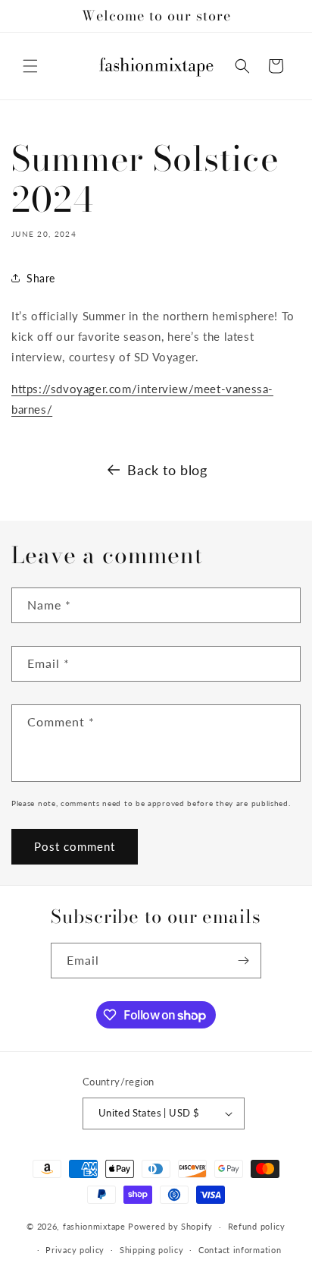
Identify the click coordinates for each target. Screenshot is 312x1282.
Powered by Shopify (170, 1226)
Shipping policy (152, 1250)
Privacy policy (75, 1250)
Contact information (239, 1250)
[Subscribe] (244, 960)
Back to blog (167, 469)
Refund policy (256, 1226)
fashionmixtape (96, 1226)
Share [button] (41, 278)
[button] (30, 66)
